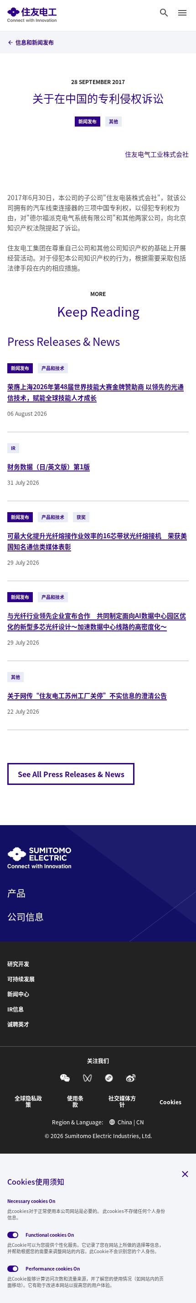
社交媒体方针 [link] (122, 1101)
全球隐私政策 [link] (28, 1101)
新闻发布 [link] (87, 121)
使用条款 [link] (75, 1101)
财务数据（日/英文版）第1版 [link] (48, 466)
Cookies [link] (170, 1102)
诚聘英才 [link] (18, 1024)
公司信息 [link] (25, 917)
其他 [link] (113, 121)
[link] (32, 12)
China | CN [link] (131, 1122)
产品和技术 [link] (52, 368)
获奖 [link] (81, 517)
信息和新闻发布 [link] (34, 42)
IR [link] (13, 448)
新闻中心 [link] (18, 994)
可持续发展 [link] (21, 979)
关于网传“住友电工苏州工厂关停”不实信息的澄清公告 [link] (87, 695)
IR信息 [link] (15, 1009)
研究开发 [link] (18, 964)
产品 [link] (16, 893)
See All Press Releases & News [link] (71, 773)
